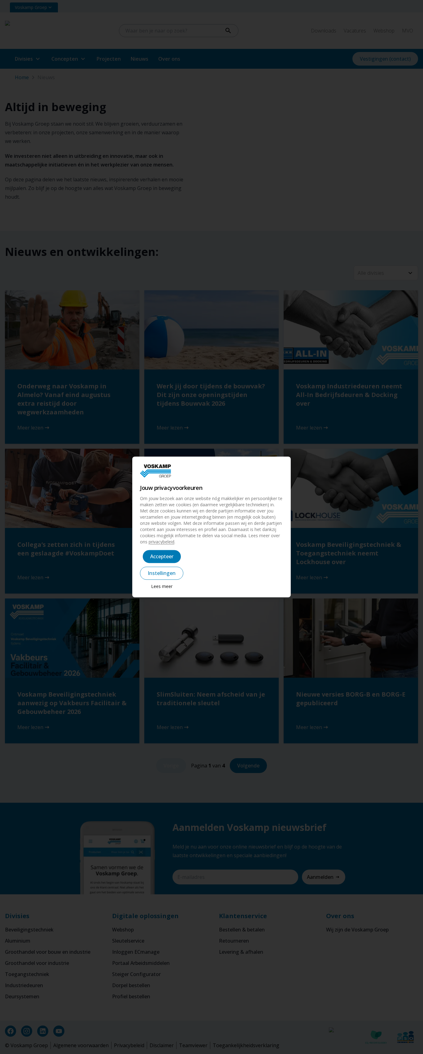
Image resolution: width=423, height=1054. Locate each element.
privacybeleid (161, 542)
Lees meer (161, 587)
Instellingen (162, 573)
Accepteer (161, 556)
